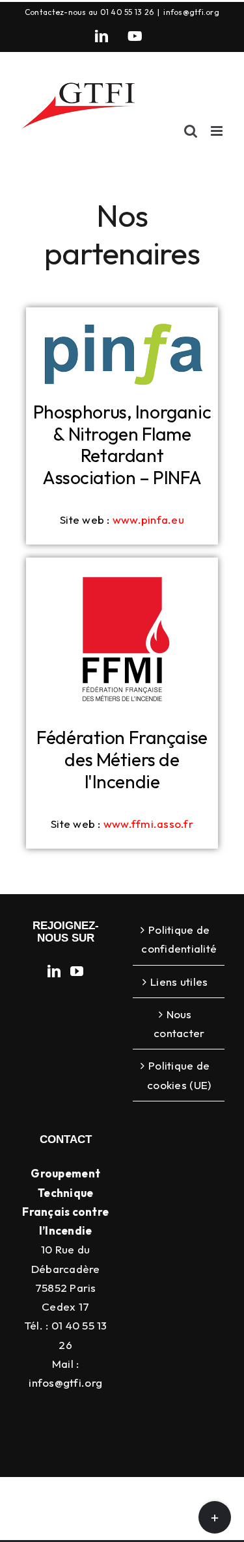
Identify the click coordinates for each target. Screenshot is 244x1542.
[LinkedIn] (101, 36)
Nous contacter (179, 1023)
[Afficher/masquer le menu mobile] (217, 131)
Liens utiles (179, 981)
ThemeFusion (63, 1512)
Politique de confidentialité (179, 939)
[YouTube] (135, 36)
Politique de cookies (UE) (179, 1075)
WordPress (130, 1526)
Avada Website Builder (178, 1497)
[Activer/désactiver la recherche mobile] (190, 131)
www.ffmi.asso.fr (148, 823)
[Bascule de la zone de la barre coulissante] (214, 1517)
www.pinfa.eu (148, 519)
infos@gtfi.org (191, 12)
